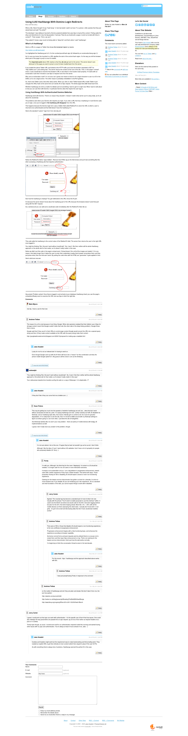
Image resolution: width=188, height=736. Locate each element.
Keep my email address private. (50, 711)
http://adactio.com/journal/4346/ (52, 596)
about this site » (147, 58)
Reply (99, 314)
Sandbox (62, 16)
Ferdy (46, 461)
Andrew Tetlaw (54, 521)
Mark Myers (33, 304)
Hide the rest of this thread (40, 435)
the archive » (156, 79)
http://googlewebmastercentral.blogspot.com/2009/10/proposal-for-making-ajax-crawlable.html (56, 336)
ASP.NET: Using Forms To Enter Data (147, 90)
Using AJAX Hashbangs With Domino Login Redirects (53, 21)
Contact (73, 720)
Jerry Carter (53, 494)
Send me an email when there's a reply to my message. (58, 715)
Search (73, 16)
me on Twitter (147, 53)
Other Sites (82, 720)
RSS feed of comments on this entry (116, 76)
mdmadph (33, 370)
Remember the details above (49, 713)
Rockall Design (139, 46)
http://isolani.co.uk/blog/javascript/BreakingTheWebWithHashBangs (63, 599)
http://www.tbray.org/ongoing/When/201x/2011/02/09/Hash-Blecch (62, 602)
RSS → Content (94, 720)
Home (31, 16)
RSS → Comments (108, 720)
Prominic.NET (88, 726)
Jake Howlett (112, 51)
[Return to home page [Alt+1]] (34, 8)
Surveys (51, 16)
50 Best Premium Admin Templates (148, 72)
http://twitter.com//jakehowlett (35, 50)
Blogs (40, 16)
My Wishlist (120, 720)
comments (117, 69)
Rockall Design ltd (100, 724)
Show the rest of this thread (40, 365)
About (65, 720)
